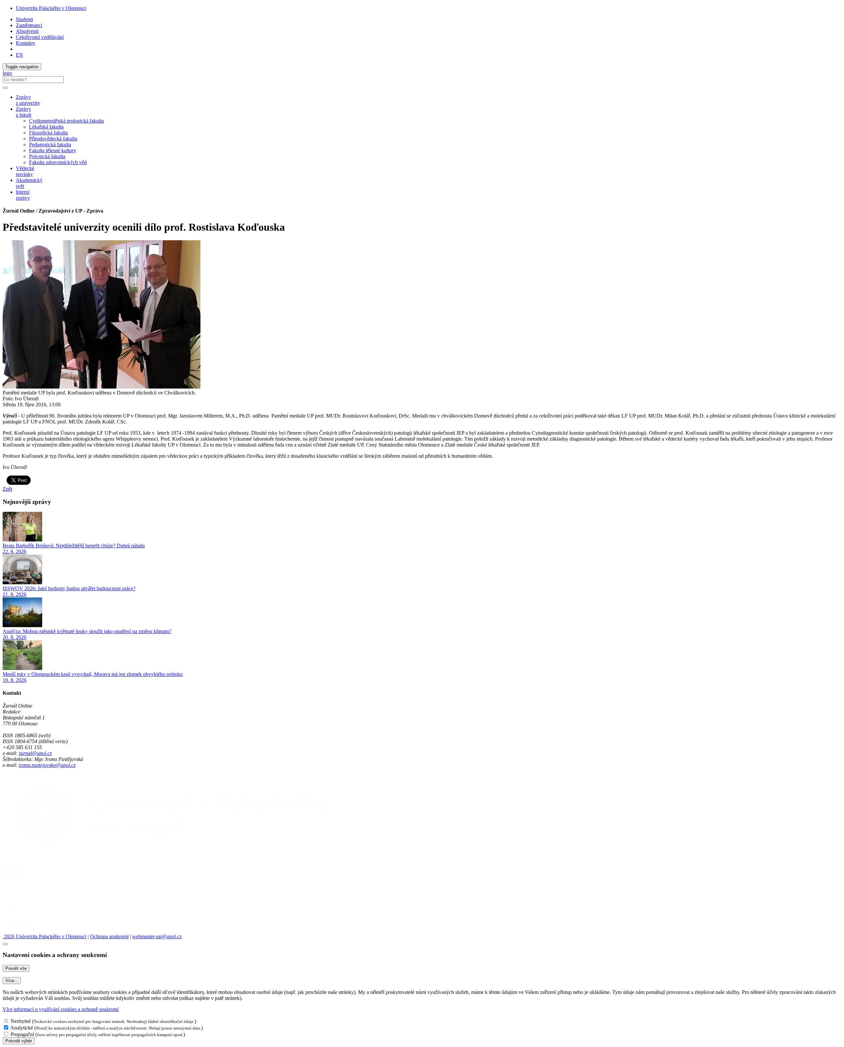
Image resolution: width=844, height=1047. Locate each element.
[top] (5, 944)
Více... (11, 980)
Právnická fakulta (47, 156)
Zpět (7, 489)
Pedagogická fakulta (50, 144)
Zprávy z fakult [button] (23, 112)
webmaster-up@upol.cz (157, 936)
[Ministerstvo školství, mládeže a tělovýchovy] (14, 895)
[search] (5, 88)
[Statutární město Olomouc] (18, 930)
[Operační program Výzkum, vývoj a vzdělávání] (41, 878)
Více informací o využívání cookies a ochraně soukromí (61, 1009)
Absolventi (27, 31)
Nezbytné (21, 1021)
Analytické (21, 1028)
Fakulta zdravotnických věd (58, 162)
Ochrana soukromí (109, 936)
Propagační (22, 1034)
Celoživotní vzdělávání (40, 37)
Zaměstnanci (29, 25)
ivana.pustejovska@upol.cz (47, 765)
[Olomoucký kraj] (25, 913)
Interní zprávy (23, 195)
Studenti (24, 19)
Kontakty (25, 43)
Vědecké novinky (25, 171)
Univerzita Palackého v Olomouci (51, 8)
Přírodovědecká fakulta (53, 138)
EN (19, 55)
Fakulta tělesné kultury (52, 150)
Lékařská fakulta (46, 127)
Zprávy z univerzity (28, 100)
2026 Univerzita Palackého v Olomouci (44, 936)
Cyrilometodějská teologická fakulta (66, 121)
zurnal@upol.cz (35, 753)
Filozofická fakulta (48, 132)
